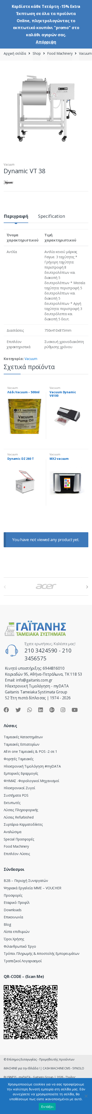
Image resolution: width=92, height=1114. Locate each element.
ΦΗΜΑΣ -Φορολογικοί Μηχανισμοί (31, 780)
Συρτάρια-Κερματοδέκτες (23, 824)
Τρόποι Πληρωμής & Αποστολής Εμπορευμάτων (41, 953)
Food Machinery (59, 53)
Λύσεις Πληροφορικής (21, 809)
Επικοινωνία (13, 917)
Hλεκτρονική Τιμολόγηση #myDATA (32, 766)
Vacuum (85, 53)
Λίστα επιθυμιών (17, 931)
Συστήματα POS (16, 795)
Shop (36, 53)
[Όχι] (85, 1096)
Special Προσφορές (19, 839)
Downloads (13, 910)
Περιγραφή (16, 216)
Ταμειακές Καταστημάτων (23, 737)
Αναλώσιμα (12, 831)
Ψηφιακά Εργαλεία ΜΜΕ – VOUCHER (32, 888)
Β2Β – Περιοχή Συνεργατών (26, 880)
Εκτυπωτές (12, 802)
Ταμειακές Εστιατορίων (21, 744)
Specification (51, 216)
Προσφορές (13, 895)
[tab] (16, 218)
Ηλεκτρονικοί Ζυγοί (19, 788)
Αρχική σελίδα (15, 53)
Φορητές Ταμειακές (18, 758)
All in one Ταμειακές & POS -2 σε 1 (30, 751)
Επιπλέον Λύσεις (17, 853)
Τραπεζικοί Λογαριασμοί (23, 961)
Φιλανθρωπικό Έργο (20, 946)
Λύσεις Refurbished (18, 817)
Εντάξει (47, 1107)
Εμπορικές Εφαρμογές (21, 773)
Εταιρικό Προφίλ (17, 902)
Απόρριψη (46, 42)
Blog (7, 924)
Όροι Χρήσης (14, 939)
